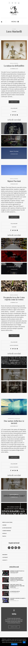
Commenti (14, 111)
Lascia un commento (14, 345)
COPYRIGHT (5, 557)
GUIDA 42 (4, 533)
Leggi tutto (14, 101)
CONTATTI (4, 560)
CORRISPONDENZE (6, 530)
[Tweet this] (13, 115)
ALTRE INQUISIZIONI (6, 527)
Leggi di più (14, 644)
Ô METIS (4, 536)
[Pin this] (17, 115)
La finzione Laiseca (15, 591)
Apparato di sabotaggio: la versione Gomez (17, 571)
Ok (24, 642)
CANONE (4, 525)
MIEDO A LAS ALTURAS (7, 522)
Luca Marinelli (14, 31)
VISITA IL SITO (14, 626)
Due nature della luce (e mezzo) (14, 422)
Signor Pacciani (14, 181)
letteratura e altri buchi (14, 418)
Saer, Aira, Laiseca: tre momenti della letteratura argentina (17, 586)
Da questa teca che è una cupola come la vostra (14, 298)
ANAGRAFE (4, 554)
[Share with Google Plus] (15, 115)
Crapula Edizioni (14, 63)
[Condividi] (10, 115)
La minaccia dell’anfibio (14, 65)
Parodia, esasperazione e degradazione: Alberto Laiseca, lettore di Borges (16, 579)
